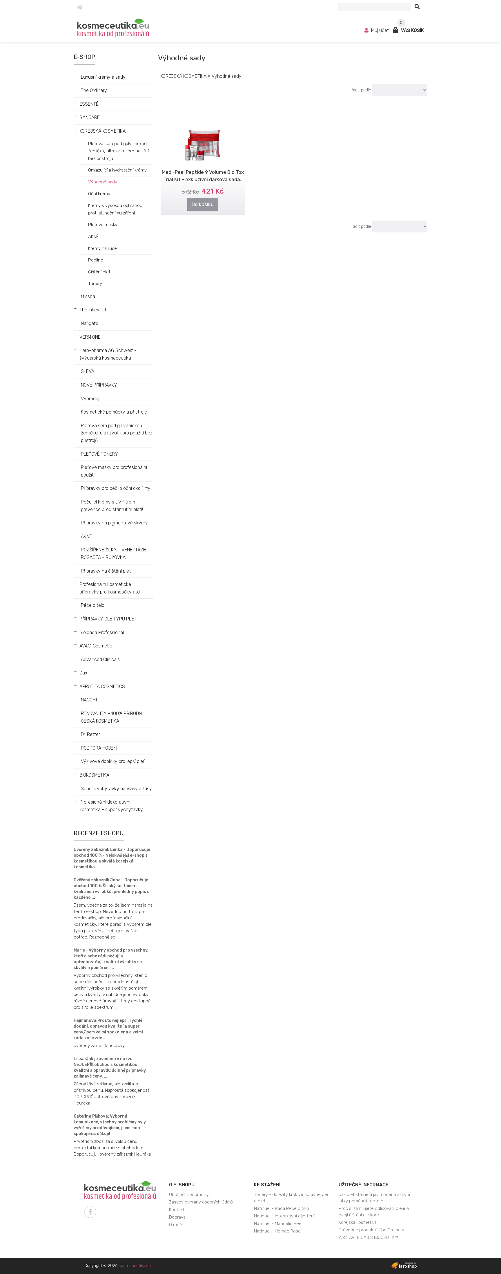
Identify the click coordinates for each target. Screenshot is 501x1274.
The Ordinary (94, 90)
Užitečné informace (364, 1185)
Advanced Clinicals (100, 659)
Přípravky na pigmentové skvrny (114, 523)
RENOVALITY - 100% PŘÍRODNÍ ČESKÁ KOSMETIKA (112, 717)
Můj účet (380, 30)
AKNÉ (93, 236)
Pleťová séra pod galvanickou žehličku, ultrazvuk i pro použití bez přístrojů (118, 151)
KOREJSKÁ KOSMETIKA (102, 131)
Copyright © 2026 (117, 1265)
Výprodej (90, 398)
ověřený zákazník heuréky (99, 1045)
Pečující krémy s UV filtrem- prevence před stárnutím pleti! (112, 505)
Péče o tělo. (93, 605)
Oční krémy (99, 193)
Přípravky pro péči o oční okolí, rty (115, 488)
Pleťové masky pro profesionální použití (114, 471)
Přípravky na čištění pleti (106, 571)
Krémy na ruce (102, 248)
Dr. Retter (90, 734)
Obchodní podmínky (189, 1194)
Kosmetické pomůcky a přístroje (114, 412)
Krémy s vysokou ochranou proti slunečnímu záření (115, 209)
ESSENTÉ (89, 104)
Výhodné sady (102, 182)
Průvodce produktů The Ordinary (371, 1230)
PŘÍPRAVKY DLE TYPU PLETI (108, 619)
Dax (83, 673)
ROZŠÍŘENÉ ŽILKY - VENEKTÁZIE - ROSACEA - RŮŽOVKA (115, 553)
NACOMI (89, 700)
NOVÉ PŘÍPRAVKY (99, 385)
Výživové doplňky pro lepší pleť (113, 761)
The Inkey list (92, 310)
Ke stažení (267, 1185)
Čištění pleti (99, 272)
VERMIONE (90, 337)
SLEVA (87, 371)
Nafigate (89, 323)
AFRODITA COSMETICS (102, 686)
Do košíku (203, 204)
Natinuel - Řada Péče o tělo (281, 1208)
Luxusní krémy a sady (103, 77)
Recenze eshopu (99, 833)
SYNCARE (89, 117)
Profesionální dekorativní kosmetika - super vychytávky (111, 805)
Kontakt (176, 1209)
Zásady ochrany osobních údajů (201, 1202)
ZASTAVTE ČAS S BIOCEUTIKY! (368, 1237)
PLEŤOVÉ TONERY (99, 454)
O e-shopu (182, 1185)
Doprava (177, 1217)
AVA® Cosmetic (95, 646)
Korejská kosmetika (358, 1222)
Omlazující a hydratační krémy (117, 170)
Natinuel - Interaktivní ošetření (284, 1216)
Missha (88, 296)
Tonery (95, 283)
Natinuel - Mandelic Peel (278, 1223)
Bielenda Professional (101, 632)
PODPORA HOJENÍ (99, 748)
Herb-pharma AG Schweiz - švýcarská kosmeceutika (108, 354)
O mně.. (176, 1224)
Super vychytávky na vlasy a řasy (116, 788)
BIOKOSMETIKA (94, 775)
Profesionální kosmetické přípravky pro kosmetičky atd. (110, 588)
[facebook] (90, 1212)
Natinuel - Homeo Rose (277, 1231)
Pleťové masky (102, 224)
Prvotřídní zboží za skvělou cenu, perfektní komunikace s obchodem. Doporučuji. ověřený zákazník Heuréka (112, 1148)
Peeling (95, 260)
